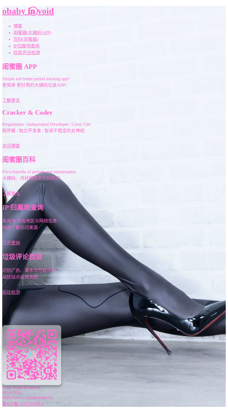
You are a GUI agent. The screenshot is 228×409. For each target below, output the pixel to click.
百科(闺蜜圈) (25, 39)
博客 (17, 26)
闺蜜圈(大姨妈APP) (32, 32)
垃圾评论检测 (26, 52)
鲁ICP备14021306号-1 (23, 404)
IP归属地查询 (26, 46)
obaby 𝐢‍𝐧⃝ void (28, 11)
